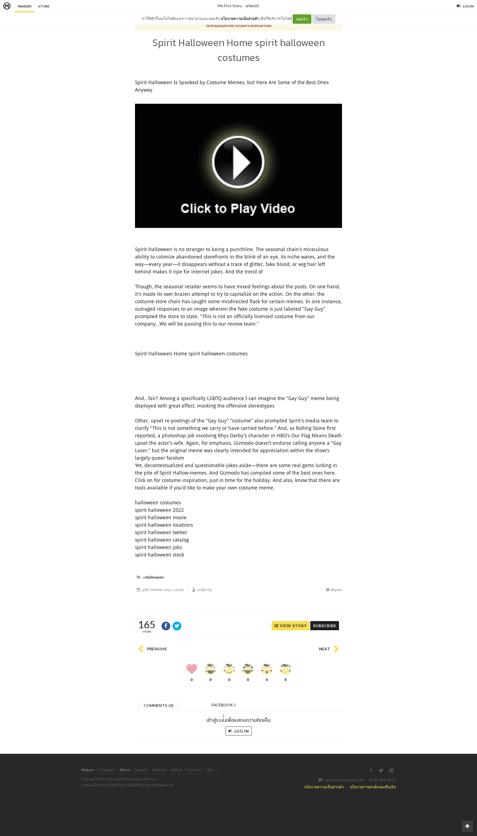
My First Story (230, 5)
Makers (24, 6)
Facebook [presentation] (223, 706)
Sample (141, 769)
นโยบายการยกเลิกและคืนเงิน (373, 786)
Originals (107, 769)
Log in (241, 731)
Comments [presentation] (158, 705)
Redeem (159, 769)
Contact (194, 769)
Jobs (210, 769)
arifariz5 (252, 5)
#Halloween (153, 577)
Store (43, 6)
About (176, 769)
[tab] (158, 704)
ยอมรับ (302, 19)
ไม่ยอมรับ (324, 19)
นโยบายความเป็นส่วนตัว (240, 18)
